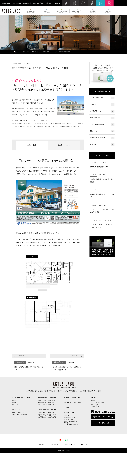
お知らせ (101, 104)
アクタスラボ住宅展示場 (97, 402)
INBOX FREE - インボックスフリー (21, 414)
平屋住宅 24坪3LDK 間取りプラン (47, 402)
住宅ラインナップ (16, 409)
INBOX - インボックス (18, 412)
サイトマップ (84, 444)
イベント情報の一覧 (24, 52)
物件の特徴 (32, 146)
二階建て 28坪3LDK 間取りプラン (47, 412)
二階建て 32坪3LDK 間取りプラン (47, 414)
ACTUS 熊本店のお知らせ (71, 424)
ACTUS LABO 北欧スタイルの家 (21, 397)
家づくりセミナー (101, 131)
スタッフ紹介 (94, 404)
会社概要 (93, 400)
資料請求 (100, 3)
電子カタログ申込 (103, 416)
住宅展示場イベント (101, 111)
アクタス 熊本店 (95, 406)
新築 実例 (92, 11)
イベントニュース (69, 412)
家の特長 (14, 400)
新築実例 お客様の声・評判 (72, 397)
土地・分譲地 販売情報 (101, 124)
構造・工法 (15, 404)
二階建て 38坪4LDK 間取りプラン (47, 416)
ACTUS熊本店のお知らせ (101, 137)
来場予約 (109, 3)
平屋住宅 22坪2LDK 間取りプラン (47, 400)
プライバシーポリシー (69, 444)
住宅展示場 (83, 3)
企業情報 (91, 3)
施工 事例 (108, 11)
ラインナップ (46, 11)
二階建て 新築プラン (77, 11)
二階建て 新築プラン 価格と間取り (48, 409)
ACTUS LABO (31, 11)
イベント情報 (66, 3)
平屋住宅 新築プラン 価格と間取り (48, 397)
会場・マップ (64, 146)
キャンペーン (101, 144)
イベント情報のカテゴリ (102, 91)
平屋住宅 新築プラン (61, 11)
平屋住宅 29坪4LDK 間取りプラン (47, 404)
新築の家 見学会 (36, 52)
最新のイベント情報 (102, 155)
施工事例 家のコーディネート (72, 402)
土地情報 (74, 3)
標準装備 (14, 402)
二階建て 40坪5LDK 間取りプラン (47, 417)
